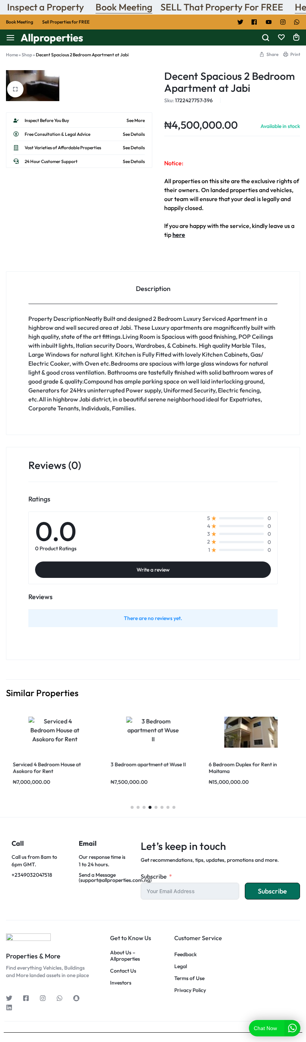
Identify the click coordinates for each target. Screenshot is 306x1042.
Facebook (254, 22)
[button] (132, 807)
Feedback (185, 954)
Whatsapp (297, 22)
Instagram (283, 22)
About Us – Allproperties (125, 955)
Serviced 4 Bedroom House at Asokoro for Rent (47, 768)
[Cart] (296, 37)
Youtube (269, 22)
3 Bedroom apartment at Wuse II (148, 764)
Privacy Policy (190, 990)
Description (153, 288)
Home (12, 54)
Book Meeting (124, 7)
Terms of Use (189, 978)
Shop (27, 54)
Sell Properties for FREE (66, 22)
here (178, 234)
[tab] (153, 288)
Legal (180, 966)
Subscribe (154, 876)
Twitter (240, 22)
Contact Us (123, 971)
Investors (120, 983)
